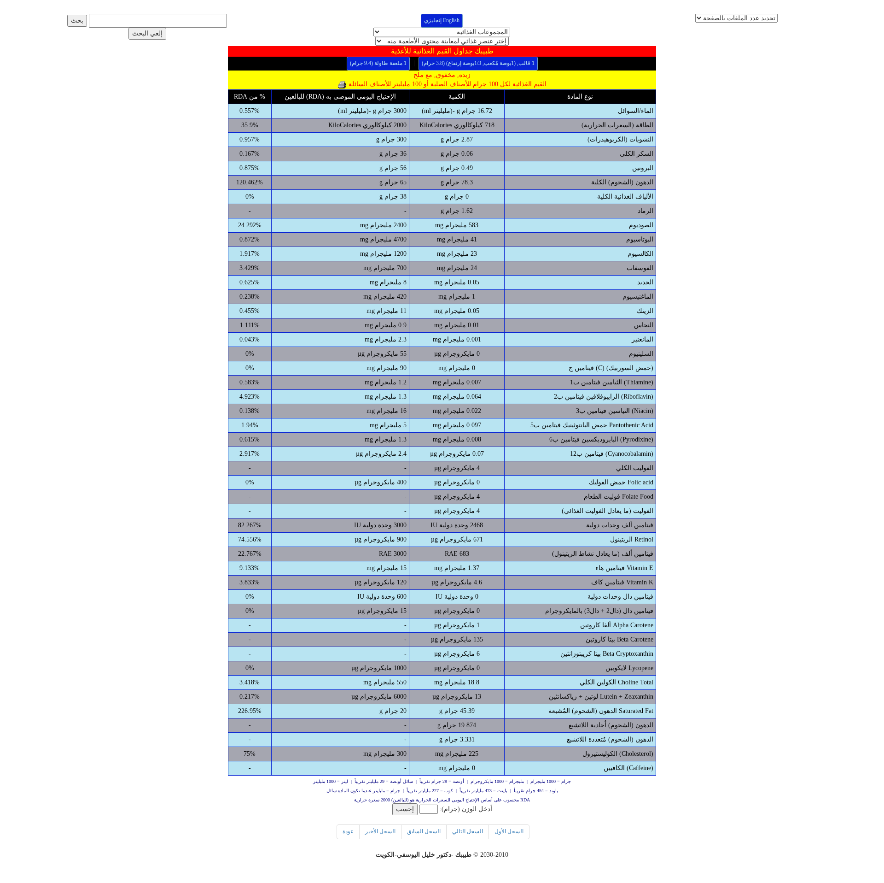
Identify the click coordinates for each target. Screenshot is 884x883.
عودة (348, 831)
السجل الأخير (380, 831)
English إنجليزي (441, 20)
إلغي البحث (147, 33)
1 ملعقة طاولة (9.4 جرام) (378, 63)
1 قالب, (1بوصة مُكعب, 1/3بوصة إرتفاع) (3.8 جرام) (478, 63)
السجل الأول (508, 831)
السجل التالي (467, 831)
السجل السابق (424, 831)
